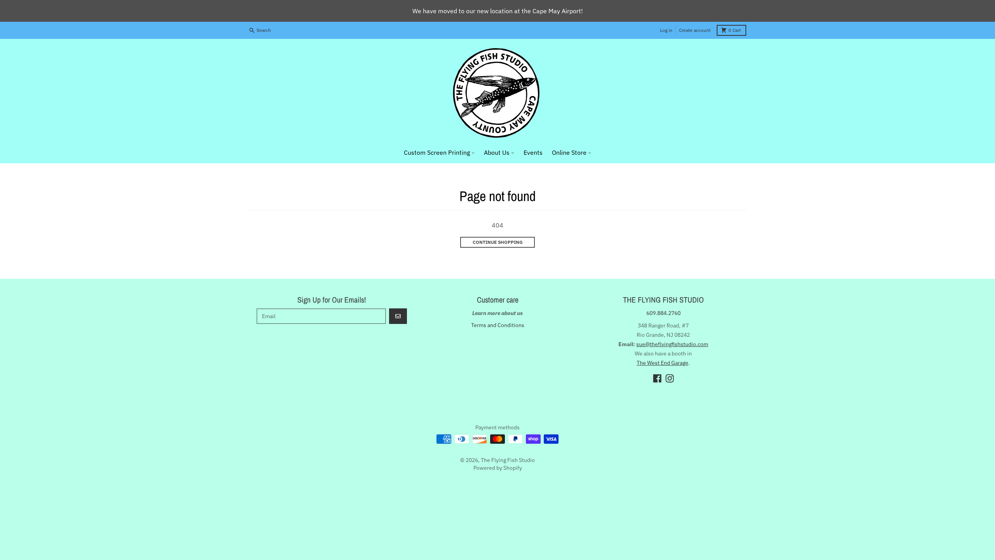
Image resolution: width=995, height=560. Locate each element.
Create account (694, 30)
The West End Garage (662, 362)
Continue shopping (498, 242)
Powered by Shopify (497, 467)
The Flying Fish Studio (508, 460)
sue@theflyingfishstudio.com (672, 344)
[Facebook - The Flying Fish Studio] (657, 378)
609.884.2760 (663, 313)
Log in (666, 30)
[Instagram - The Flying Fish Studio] (669, 378)
